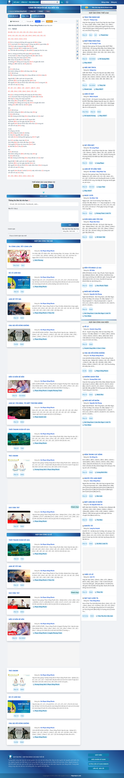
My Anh (110, 616)
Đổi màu (77, 48)
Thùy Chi (51, 313)
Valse (22, 291)
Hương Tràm (100, 213)
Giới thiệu (98, 755)
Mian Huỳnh (94, 96)
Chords (38, 21)
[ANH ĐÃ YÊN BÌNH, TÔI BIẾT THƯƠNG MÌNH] (19, 412)
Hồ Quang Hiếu (104, 59)
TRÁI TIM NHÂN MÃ (92, 17)
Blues (90, 213)
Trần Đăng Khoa (95, 601)
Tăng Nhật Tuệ (101, 171)
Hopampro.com (76, 776)
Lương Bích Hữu (102, 472)
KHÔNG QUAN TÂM (91, 377)
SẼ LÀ (86, 326)
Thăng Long (93, 20)
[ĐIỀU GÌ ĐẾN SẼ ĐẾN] (19, 386)
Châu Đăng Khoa (95, 481)
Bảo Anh (99, 496)
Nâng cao (49, 21)
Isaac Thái (101, 187)
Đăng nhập (105, 2)
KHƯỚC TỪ (88, 526)
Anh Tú (108, 213)
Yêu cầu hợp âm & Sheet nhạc (102, 7)
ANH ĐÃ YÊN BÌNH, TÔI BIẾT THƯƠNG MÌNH (26, 403)
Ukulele (43, 186)
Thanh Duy (104, 35)
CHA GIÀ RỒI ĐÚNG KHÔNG (19, 325)
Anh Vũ (92, 577)
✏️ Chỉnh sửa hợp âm (38, 16)
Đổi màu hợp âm (77, 54)
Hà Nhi (99, 543)
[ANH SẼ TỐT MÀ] (19, 308)
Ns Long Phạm (94, 148)
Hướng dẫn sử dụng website (98, 764)
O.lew (99, 348)
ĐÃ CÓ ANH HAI (15, 273)
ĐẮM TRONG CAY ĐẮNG (93, 454)
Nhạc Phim (85, 111)
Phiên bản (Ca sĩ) (13, 16)
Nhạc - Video (25, 16)
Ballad (41, 11)
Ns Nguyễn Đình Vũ (96, 504)
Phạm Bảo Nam (95, 222)
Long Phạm (100, 163)
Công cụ (24, 2)
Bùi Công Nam (88, 313)
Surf (96, 35)
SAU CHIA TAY (14, 507)
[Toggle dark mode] (67, 2)
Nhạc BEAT (88, 62)
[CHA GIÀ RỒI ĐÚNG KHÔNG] (19, 335)
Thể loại (16, 2)
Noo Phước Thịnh (102, 285)
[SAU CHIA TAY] (19, 517)
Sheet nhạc (75, 507)
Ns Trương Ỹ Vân (95, 43)
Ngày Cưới (88, 195)
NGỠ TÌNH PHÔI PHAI (92, 41)
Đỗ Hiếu (92, 270)
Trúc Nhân (87, 316)
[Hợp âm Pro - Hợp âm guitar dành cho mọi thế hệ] (9, 2)
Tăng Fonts (77, 41)
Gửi (70, 225)
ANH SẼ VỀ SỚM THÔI (92, 169)
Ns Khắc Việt (94, 198)
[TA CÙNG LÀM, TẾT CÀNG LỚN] (19, 256)
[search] (62, 2)
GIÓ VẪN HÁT (89, 145)
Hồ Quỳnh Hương (89, 115)
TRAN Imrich (15, 21)
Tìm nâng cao (33, 2)
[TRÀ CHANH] (19, 465)
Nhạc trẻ (32, 11)
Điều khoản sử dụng (98, 759)
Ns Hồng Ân (93, 457)
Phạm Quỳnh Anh (40, 417)
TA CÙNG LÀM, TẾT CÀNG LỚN (20, 246)
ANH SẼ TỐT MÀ (15, 299)
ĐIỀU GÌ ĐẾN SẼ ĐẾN (16, 377)
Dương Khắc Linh (95, 379)
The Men (99, 520)
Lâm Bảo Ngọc (99, 313)
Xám (103, 348)
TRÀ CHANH (13, 456)
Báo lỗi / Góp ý (13, 208)
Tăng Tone (77, 24)
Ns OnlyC (93, 171)
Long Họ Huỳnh (95, 528)
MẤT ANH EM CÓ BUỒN (93, 502)
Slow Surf (91, 186)
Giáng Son (93, 70)
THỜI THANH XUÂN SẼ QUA (19, 429)
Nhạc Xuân (16, 265)
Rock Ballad (92, 58)
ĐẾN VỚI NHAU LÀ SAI (92, 268)
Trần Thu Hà (102, 616)
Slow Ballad (22, 395)
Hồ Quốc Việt (101, 237)
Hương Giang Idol (40, 469)
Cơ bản (55, 21)
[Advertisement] (43, 361)
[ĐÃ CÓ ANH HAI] (19, 282)
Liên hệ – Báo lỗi (98, 768)
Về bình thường (77, 27)
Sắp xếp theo (66, 229)
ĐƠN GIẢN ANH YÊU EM (93, 219)
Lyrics (42, 21)
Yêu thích (77, 21)
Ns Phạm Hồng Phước (21, 11)
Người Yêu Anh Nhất (93, 478)
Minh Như (100, 394)
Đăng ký (114, 2)
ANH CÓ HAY (89, 94)
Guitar (36, 186)
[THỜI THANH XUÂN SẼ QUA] (19, 439)
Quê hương (85, 616)
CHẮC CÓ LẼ (88, 574)
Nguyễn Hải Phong (96, 294)
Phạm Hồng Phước (36, 25)
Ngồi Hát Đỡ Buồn (91, 291)
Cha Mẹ (16, 344)
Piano (51, 186)
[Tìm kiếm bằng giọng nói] (57, 2)
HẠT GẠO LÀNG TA (91, 598)
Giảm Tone (77, 31)
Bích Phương (39, 260)
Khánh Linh (88, 89)
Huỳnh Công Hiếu (95, 329)
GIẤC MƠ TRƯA (90, 67)
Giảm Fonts (77, 44)
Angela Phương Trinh (55, 390)
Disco (23, 265)
